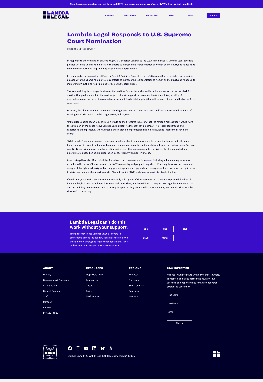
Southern (134, 291)
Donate (213, 15)
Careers (47, 307)
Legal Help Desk (94, 274)
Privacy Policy (50, 313)
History (47, 274)
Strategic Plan (50, 285)
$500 (145, 238)
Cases (89, 285)
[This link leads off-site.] (70, 350)
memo (148, 160)
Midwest (133, 274)
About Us (109, 15)
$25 (146, 229)
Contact (47, 302)
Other (165, 238)
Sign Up (180, 323)
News (171, 15)
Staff (45, 296)
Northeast (134, 280)
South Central (136, 285)
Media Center (93, 296)
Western (133, 296)
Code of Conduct (52, 291)
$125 (185, 229)
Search (191, 15)
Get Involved (152, 15)
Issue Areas (92, 280)
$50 (165, 229)
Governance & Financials (56, 280)
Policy (89, 291)
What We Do (130, 15)
